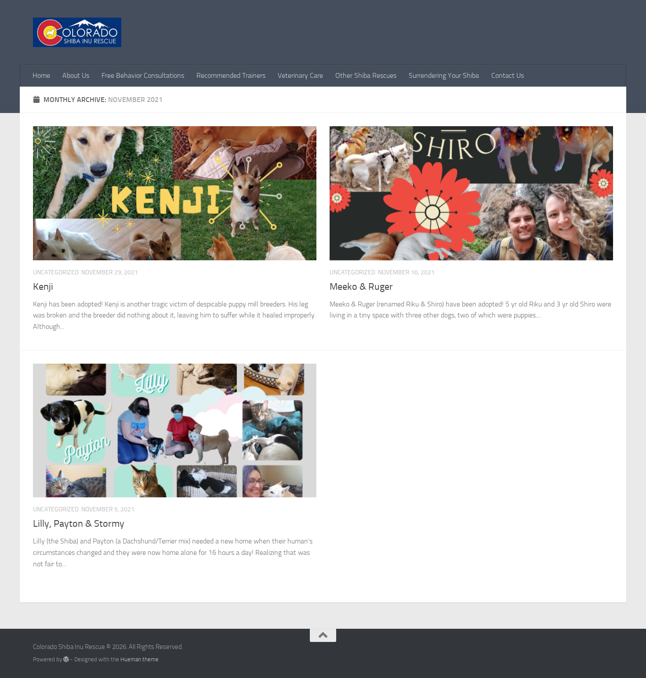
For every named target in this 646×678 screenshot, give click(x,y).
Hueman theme (139, 659)
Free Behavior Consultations (143, 75)
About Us (75, 75)
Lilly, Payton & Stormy (78, 523)
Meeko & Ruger (361, 286)
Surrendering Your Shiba (444, 75)
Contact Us (507, 75)
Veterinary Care (300, 75)
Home (41, 75)
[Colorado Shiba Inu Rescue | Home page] (77, 32)
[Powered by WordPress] (66, 659)
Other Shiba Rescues (365, 75)
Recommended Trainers (230, 75)
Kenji (43, 286)
